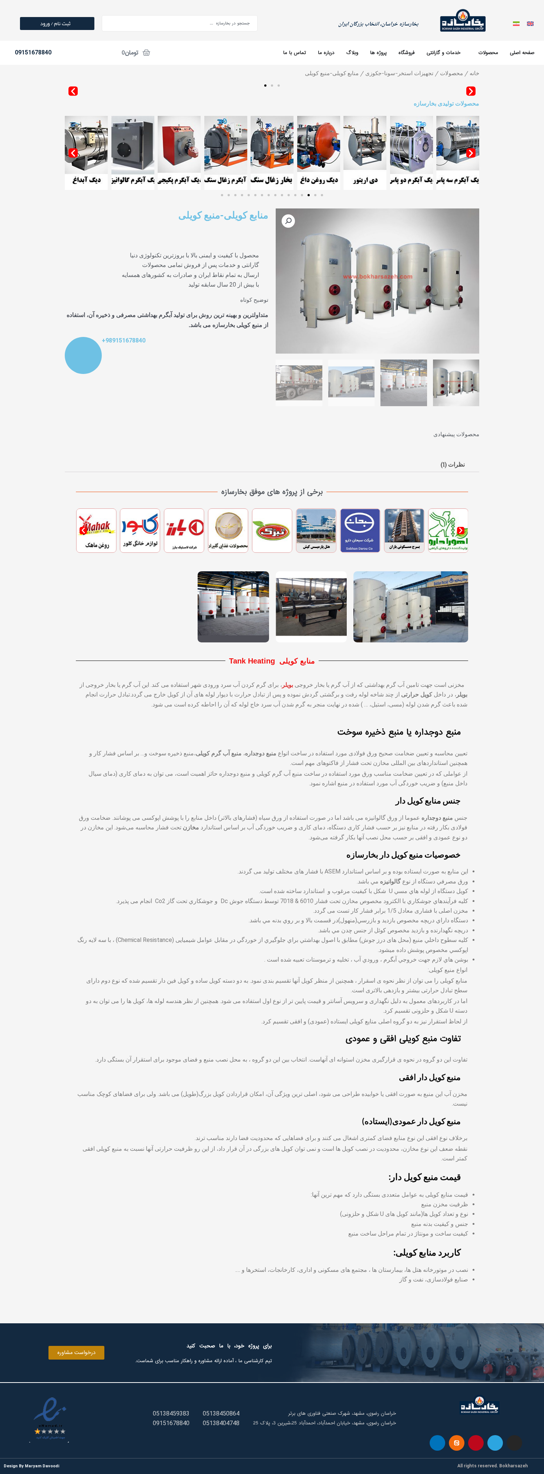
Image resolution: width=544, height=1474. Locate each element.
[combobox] (180, 23)
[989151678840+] (83, 355)
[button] (471, 91)
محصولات (451, 73)
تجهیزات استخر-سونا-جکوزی (399, 73)
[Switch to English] (530, 23)
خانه (474, 73)
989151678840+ (123, 340)
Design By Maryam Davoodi (31, 1466)
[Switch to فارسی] (516, 23)
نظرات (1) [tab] (453, 464)
